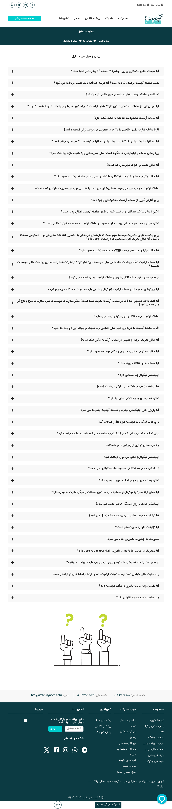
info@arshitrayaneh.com (46, 695)
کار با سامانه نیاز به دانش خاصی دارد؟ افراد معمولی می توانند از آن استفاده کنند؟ (111, 129)
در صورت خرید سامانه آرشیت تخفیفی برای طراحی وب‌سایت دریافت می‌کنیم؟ (112, 562)
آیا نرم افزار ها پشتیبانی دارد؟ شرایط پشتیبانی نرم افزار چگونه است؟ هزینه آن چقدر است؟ (105, 141)
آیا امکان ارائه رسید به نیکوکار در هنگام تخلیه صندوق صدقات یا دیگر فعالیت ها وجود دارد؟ (105, 492)
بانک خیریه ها (103, 720)
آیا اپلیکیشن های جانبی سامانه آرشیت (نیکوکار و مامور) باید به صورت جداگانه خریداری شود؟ (103, 289)
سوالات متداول (70, 41)
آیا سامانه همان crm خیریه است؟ (138, 363)
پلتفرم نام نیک (103, 732)
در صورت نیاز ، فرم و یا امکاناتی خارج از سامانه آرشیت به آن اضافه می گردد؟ (114, 277)
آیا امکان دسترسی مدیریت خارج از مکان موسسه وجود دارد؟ (123, 351)
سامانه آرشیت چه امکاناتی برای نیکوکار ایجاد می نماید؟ (126, 316)
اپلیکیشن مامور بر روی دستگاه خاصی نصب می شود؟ (127, 503)
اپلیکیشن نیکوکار (155, 761)
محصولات (123, 18)
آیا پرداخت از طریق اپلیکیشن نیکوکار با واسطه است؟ (128, 386)
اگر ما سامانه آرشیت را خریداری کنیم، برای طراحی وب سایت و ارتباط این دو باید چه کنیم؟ (105, 328)
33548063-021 (86, 695)
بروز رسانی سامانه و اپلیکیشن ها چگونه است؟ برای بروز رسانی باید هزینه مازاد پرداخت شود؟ (104, 153)
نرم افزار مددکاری (127, 743)
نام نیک (109, 18)
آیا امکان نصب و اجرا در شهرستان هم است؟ (132, 165)
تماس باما (64, 18)
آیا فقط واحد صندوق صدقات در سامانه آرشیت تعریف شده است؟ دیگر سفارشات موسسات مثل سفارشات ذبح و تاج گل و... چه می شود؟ (87, 303)
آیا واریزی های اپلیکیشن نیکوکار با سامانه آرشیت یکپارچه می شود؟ (119, 410)
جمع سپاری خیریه (126, 772)
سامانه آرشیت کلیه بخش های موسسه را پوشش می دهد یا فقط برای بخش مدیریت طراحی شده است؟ (97, 188)
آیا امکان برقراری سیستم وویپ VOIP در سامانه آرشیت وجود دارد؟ (119, 250)
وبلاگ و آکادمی (92, 18)
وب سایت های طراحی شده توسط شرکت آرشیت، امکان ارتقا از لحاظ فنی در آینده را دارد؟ (106, 574)
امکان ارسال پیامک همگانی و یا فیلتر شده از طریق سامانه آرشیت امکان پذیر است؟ (110, 211)
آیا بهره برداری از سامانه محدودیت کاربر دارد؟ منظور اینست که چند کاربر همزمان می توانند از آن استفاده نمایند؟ (93, 106)
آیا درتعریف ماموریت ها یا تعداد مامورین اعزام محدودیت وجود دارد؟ (118, 550)
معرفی (77, 18)
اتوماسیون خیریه (127, 760)
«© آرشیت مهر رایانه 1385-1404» (86, 798)
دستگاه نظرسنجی (154, 749)
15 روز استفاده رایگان (24, 18)
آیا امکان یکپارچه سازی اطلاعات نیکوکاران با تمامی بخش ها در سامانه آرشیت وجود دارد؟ (106, 176)
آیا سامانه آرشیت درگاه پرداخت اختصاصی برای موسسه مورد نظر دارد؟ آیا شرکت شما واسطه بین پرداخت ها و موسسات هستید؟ (88, 264)
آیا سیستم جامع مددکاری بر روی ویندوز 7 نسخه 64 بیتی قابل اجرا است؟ (115, 71)
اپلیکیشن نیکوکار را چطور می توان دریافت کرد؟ (131, 457)
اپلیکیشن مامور (156, 755)
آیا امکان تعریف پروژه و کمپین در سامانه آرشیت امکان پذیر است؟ (120, 339)
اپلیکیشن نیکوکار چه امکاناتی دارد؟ (138, 375)
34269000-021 (122, 695)
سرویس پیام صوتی (153, 743)
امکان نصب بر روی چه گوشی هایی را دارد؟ (133, 398)
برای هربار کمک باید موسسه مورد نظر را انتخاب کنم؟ (128, 421)
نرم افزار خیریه (157, 720)
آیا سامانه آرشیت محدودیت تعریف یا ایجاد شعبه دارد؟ (126, 118)
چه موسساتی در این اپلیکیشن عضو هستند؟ (132, 445)
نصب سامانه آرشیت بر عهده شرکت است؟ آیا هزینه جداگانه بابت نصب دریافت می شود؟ (106, 83)
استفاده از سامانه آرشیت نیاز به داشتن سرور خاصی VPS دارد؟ (122, 94)
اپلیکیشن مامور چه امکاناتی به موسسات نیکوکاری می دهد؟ (123, 468)
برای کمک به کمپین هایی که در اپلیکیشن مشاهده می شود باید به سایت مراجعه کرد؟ (108, 433)
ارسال (52, 729)
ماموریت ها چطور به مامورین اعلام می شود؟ (132, 539)
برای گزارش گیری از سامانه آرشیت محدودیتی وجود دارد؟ (125, 200)
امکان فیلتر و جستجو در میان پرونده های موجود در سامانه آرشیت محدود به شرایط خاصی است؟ (101, 223)
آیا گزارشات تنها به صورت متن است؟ (137, 527)
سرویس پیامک (156, 737)
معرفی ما (87, 41)
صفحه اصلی (103, 41)
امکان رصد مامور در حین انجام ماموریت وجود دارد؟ (128, 480)
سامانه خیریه (129, 766)
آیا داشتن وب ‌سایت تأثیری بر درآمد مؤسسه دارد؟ (129, 585)
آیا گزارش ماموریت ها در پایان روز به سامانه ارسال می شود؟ (124, 515)
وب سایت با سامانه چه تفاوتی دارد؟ (137, 597)
